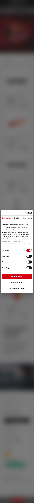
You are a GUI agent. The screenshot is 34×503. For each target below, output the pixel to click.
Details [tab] (16, 218)
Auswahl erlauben (17, 282)
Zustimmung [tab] (6, 218)
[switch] (29, 256)
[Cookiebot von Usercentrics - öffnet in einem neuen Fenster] (24, 213)
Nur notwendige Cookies (17, 288)
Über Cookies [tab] (27, 218)
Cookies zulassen (17, 276)
